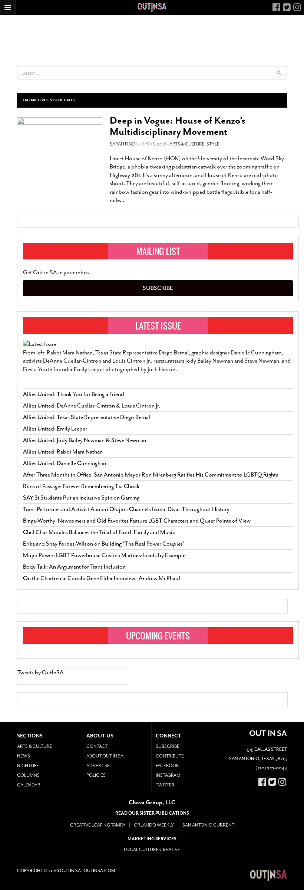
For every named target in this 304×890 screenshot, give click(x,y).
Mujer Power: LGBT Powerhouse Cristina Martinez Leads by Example (104, 555)
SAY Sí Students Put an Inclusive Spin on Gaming (81, 497)
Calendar (28, 785)
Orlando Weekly (154, 825)
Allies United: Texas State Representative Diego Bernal (86, 417)
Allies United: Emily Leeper (55, 428)
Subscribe (158, 288)
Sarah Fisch (124, 144)
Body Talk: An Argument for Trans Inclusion (74, 566)
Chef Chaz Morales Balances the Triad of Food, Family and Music (99, 532)
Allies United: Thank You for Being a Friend (73, 394)
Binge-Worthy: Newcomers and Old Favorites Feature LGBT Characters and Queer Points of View (137, 520)
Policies (96, 775)
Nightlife (28, 766)
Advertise (98, 766)
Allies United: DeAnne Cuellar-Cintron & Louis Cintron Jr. (92, 405)
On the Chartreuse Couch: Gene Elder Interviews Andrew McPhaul (101, 578)
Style (212, 144)
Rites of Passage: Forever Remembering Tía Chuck (81, 486)
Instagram (168, 775)
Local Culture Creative (152, 850)
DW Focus (152, 7)
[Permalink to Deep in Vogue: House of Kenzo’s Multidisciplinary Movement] (59, 141)
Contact (97, 746)
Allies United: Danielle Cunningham (65, 463)
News (23, 756)
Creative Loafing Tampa (97, 825)
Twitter (165, 785)
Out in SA (268, 875)
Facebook (167, 766)
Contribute (170, 756)
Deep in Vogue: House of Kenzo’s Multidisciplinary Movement (177, 126)
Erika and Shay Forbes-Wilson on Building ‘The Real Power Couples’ (103, 543)
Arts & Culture (187, 144)
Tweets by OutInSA (40, 672)
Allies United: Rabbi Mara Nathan (63, 451)
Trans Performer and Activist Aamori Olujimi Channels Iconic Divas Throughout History (126, 509)
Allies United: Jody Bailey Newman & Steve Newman (84, 440)
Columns (28, 775)
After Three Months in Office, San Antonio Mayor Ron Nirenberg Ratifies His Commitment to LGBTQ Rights (150, 474)
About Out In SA (104, 756)
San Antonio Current (208, 825)
